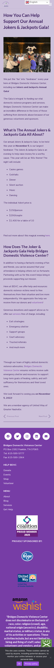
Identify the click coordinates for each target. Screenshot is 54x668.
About (6, 496)
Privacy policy (31, 664)
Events (7, 474)
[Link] (6, 4)
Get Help (8, 509)
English (33, 2)
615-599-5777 (16, 453)
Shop (6, 479)
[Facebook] (8, 436)
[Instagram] (27, 436)
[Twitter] (17, 436)
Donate (7, 470)
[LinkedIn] (36, 436)
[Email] (46, 436)
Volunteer (8, 483)
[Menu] (50, 4)
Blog (5, 500)
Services (7, 505)
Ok (19, 664)
